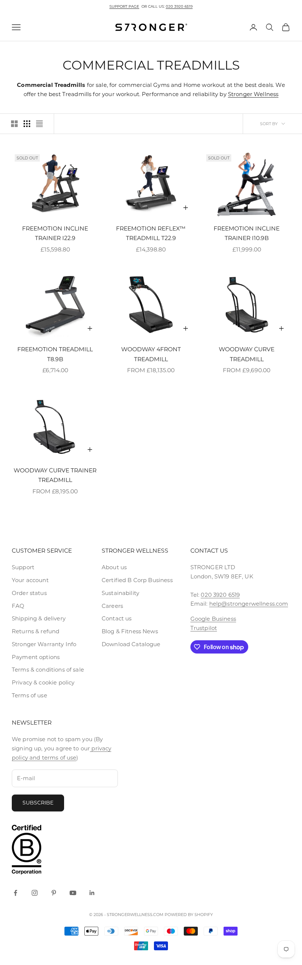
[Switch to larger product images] (14, 124)
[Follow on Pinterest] (53, 893)
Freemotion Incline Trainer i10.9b (247, 233)
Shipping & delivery (39, 618)
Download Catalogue (131, 644)
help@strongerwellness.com (248, 603)
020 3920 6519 (179, 6)
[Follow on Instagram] (34, 893)
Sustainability (120, 592)
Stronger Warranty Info (44, 644)
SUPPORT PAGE (124, 6)
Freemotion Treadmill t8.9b (55, 354)
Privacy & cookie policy (43, 682)
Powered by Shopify (189, 914)
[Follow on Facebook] (15, 893)
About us (114, 567)
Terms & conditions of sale (48, 669)
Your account (30, 580)
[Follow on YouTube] (73, 893)
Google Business (213, 618)
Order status (29, 592)
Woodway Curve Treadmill (246, 354)
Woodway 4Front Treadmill (151, 354)
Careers (112, 605)
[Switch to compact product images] (39, 124)
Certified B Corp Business (137, 580)
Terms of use (29, 695)
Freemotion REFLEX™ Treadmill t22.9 (151, 233)
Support (23, 567)
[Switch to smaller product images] (27, 124)
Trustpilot (203, 627)
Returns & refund (35, 631)
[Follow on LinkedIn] (92, 893)
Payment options (36, 657)
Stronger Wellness (253, 94)
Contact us (117, 618)
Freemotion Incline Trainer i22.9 (55, 233)
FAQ (18, 605)
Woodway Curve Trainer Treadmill (55, 475)
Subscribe (37, 802)
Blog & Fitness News (130, 631)
